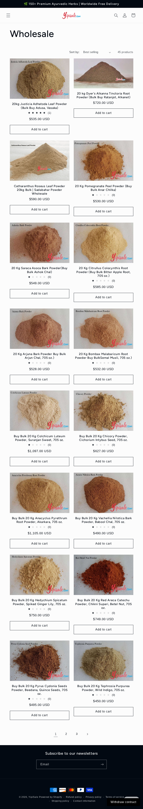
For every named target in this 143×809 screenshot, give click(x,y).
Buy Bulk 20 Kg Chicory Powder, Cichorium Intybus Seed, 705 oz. (103, 438)
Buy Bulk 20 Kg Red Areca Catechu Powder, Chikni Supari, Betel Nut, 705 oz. (103, 604)
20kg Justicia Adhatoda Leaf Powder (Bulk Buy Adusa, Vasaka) (39, 105)
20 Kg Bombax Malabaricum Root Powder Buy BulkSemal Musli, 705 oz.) (103, 355)
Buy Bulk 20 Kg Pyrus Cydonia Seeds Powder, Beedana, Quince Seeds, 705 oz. (40, 689)
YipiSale (33, 797)
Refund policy (74, 797)
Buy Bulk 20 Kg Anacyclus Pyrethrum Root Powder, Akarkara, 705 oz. (39, 520)
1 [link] (56, 734)
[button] (8, 15)
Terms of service (115, 797)
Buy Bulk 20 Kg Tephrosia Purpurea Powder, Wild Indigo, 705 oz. (103, 688)
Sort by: (74, 52)
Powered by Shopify (50, 797)
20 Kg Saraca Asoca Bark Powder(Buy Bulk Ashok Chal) (40, 270)
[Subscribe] (102, 764)
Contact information (84, 801)
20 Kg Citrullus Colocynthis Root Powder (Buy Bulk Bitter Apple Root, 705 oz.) (103, 272)
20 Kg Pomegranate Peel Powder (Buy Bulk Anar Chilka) (103, 188)
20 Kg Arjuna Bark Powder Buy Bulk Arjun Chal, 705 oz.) (39, 355)
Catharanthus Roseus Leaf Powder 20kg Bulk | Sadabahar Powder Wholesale (39, 190)
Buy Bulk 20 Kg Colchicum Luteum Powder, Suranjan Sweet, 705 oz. (39, 438)
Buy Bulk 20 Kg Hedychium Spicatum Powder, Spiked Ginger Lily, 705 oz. (39, 602)
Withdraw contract (123, 802)
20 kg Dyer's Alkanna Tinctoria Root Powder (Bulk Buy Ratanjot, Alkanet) (103, 95)
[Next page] (87, 734)
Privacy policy (93, 797)
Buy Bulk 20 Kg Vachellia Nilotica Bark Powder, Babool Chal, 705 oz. (103, 520)
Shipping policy (60, 801)
